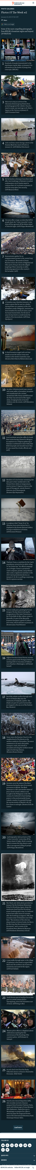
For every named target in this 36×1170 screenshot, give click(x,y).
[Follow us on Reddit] (7, 1145)
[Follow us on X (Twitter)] (21, 1145)
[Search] (33, 1167)
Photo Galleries (7, 9)
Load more (18, 1127)
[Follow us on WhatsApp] (3, 1150)
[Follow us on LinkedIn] (29, 1145)
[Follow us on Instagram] (12, 1145)
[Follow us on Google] (16, 1145)
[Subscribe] (7, 1150)
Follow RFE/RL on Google (22, 1167)
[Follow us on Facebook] (25, 1145)
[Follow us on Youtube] (3, 1145)
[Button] (4, 21)
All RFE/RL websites (7, 1167)
